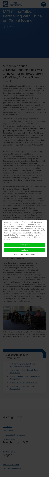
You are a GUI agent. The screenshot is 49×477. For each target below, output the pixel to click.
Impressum (30, 254)
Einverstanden (24, 245)
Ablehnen (24, 250)
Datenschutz (19, 254)
